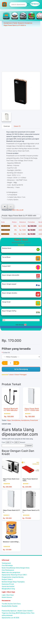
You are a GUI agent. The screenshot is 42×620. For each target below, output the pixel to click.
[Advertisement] (21, 49)
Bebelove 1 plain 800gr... (11, 542)
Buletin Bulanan (7, 597)
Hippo (9, 420)
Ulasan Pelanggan (21, 374)
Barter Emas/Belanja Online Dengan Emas (15, 568)
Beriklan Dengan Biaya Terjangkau (13, 582)
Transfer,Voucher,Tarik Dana (11, 604)
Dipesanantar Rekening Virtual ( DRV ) (14, 575)
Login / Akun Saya (8, 595)
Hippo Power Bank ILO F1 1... (11, 511)
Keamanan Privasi (8, 584)
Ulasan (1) (17, 126)
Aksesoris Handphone (25, 23)
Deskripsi (7, 126)
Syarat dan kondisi (8, 586)
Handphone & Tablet (10, 23)
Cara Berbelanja (7, 565)
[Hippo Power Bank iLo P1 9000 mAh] (21, 91)
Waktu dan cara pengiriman (11, 572)
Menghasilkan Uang (8, 589)
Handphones (25, 420)
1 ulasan (11, 374)
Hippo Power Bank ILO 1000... (30, 480)
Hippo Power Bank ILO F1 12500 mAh (32, 409)
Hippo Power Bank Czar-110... (11, 480)
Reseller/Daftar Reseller (10, 606)
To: (13, 442)
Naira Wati (21, 239)
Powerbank (34, 420)
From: (3, 442)
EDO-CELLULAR (17, 210)
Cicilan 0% (6, 352)
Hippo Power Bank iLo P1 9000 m (15, 25)
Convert (29, 445)
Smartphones (16, 420)
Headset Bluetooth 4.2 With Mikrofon (11, 409)
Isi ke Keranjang (21, 369)
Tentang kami (6, 563)
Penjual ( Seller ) (7, 579)
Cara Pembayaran (8, 570)
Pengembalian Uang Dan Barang (12, 577)
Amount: (22, 442)
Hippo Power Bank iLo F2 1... (31, 511)
